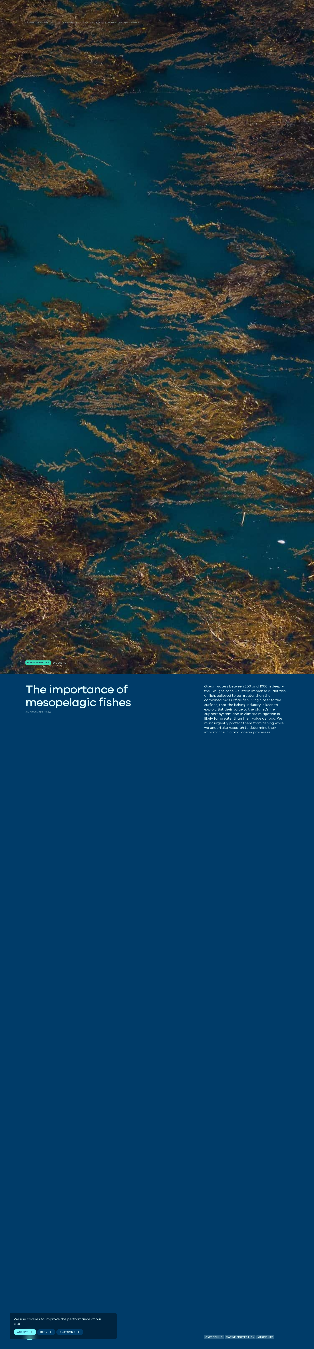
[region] (63, 1326)
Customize (67, 1332)
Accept (22, 1332)
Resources (46, 22)
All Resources (68, 22)
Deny (43, 1332)
